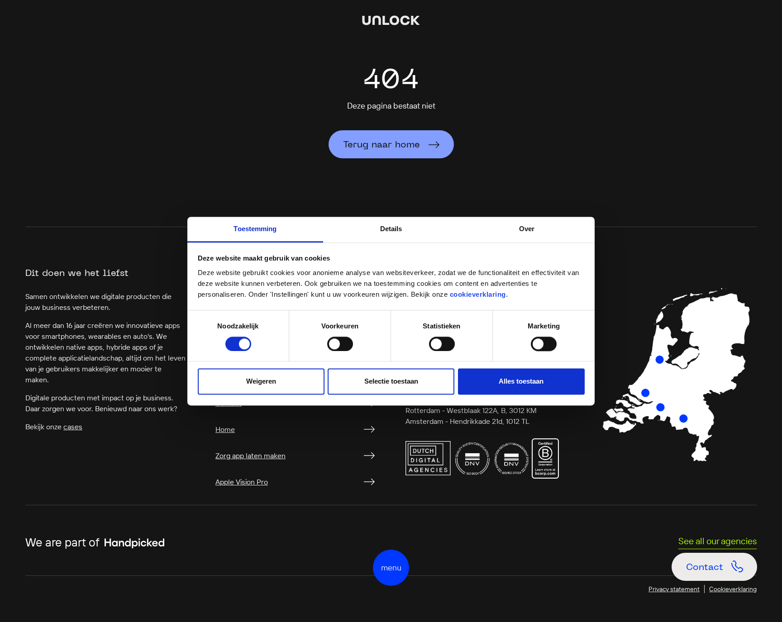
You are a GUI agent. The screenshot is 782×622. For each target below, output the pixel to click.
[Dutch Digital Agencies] (428, 457)
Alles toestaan (521, 381)
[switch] (340, 344)
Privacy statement (674, 589)
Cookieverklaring (733, 589)
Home (225, 429)
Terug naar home (381, 145)
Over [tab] (526, 229)
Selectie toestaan (391, 381)
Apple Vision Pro (241, 481)
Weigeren (261, 381)
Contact (719, 572)
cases (72, 426)
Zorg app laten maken (250, 455)
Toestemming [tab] (255, 229)
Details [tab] (391, 229)
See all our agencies (717, 541)
